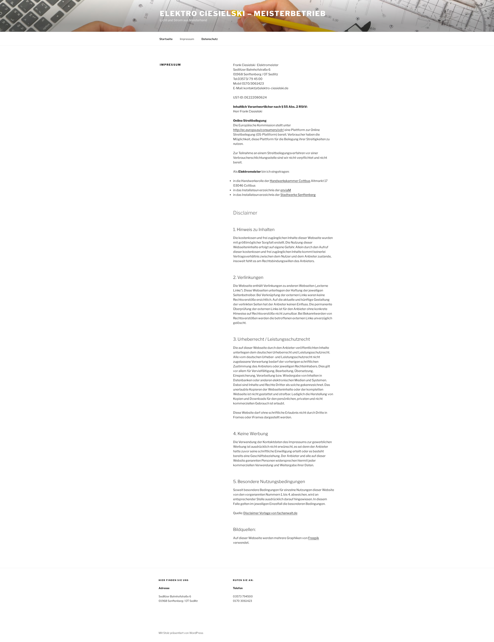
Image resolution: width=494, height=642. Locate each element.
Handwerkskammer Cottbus (290, 181)
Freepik (313, 538)
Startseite (166, 39)
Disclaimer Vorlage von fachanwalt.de (270, 513)
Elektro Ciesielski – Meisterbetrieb (243, 13)
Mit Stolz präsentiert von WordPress (181, 632)
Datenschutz (209, 39)
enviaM (285, 190)
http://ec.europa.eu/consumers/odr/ (258, 130)
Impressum (187, 39)
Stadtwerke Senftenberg (298, 195)
